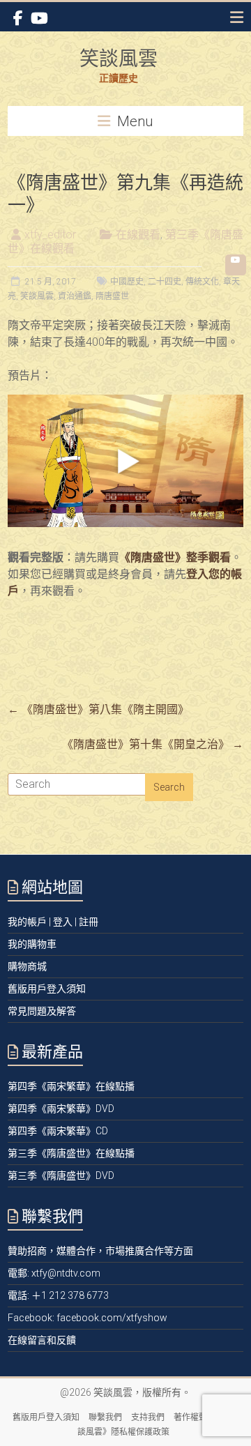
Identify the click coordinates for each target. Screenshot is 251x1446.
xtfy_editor (50, 234)
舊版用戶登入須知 (46, 1417)
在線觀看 (138, 234)
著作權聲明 (194, 1417)
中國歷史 (127, 282)
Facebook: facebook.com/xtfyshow (87, 1317)
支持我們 (148, 1417)
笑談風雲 (118, 58)
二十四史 (164, 282)
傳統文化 (202, 282)
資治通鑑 (74, 296)
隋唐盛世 (112, 296)
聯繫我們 (105, 1417)
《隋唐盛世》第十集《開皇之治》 (152, 744)
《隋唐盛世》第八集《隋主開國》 (98, 709)
